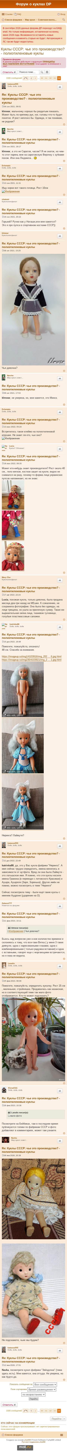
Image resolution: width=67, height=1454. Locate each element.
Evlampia (6, 166)
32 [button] (50, 78)
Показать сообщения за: (21, 1384)
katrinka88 (14, 624)
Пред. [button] (31, 78)
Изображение (16, 931)
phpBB (27, 1440)
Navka (14, 1138)
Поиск (42, 72)
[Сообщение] (3, 107)
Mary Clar (6, 577)
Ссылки (8, 14)
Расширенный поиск (47, 72)
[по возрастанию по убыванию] (33, 1394)
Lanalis (11, 963)
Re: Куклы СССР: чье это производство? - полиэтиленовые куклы (28, 98)
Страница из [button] (26, 78)
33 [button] (55, 78)
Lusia (11, 446)
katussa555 (13, 84)
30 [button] (42, 78)
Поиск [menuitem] (64, 20)
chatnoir (5, 199)
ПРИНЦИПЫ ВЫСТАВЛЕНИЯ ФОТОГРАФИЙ (29, 63)
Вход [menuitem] (62, 14)
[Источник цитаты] (9, 1116)
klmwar (5, 233)
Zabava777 (7, 903)
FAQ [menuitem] (19, 14)
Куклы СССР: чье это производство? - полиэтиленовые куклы (33, 51)
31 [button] (46, 78)
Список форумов (14, 1435)
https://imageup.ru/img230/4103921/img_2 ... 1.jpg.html (31, 659)
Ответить (8, 72)
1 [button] (35, 78)
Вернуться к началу (64, 124)
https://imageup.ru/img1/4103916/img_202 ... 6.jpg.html (31, 656)
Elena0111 (12, 1088)
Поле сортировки (19, 1389)
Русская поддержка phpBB (33, 1442)
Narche (10, 129)
